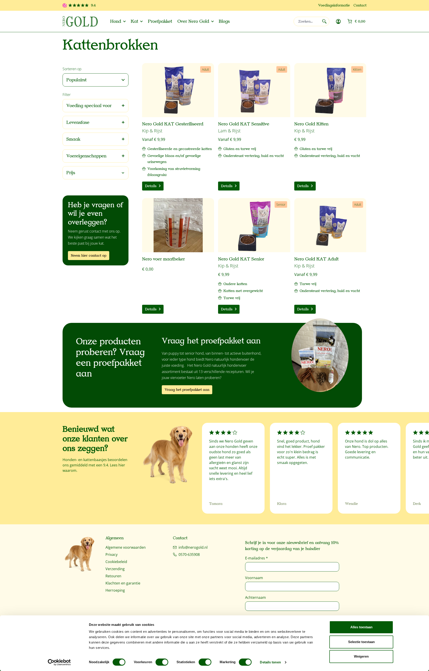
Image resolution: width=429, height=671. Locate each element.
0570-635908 (189, 554)
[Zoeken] (324, 21)
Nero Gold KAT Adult (316, 259)
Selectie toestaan (361, 642)
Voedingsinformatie (334, 5)
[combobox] (311, 21)
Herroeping (115, 590)
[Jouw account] (338, 21)
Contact (359, 5)
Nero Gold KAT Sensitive (243, 124)
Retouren (113, 576)
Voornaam (254, 577)
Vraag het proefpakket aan (187, 389)
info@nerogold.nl (193, 547)
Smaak (73, 139)
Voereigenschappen (86, 156)
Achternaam (255, 597)
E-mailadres (256, 558)
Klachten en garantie (122, 583)
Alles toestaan (361, 627)
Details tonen (270, 662)
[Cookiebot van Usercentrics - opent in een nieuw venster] (59, 662)
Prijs (70, 173)
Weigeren (361, 656)
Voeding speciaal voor (88, 105)
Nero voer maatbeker (163, 259)
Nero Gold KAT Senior (241, 259)
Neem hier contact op (88, 255)
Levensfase (77, 122)
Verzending (115, 568)
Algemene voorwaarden (125, 547)
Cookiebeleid (116, 561)
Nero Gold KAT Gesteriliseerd (172, 124)
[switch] (162, 662)
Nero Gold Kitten (311, 124)
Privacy (111, 554)
